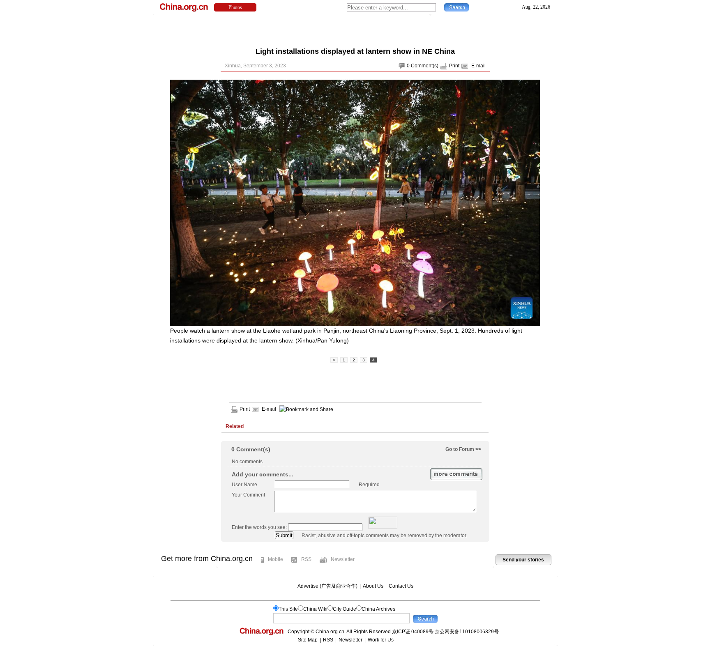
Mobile (275, 559)
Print (454, 66)
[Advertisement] (355, 28)
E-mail (478, 66)
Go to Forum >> (463, 449)
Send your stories (523, 560)
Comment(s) (424, 66)
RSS (306, 559)
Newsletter (343, 559)
